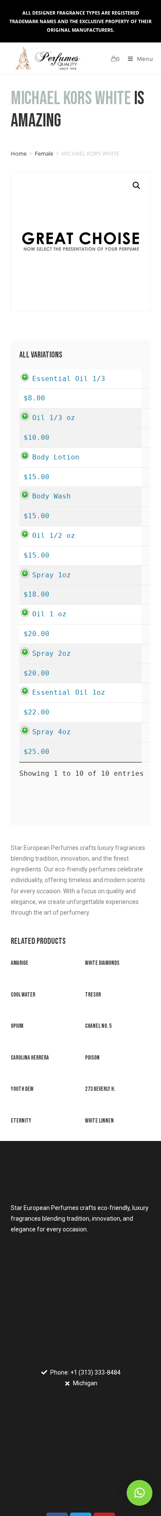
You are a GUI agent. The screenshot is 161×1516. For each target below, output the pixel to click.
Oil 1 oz (49, 614)
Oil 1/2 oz (53, 535)
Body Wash (51, 496)
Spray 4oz (51, 732)
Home (19, 153)
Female (44, 153)
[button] (139, 1493)
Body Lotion (55, 457)
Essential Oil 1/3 (68, 379)
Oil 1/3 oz (53, 418)
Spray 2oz (51, 653)
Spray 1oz (51, 575)
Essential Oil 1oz (68, 692)
